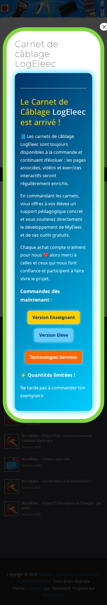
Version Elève (53, 335)
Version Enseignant (53, 317)
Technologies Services (53, 357)
